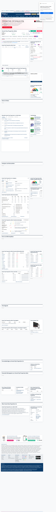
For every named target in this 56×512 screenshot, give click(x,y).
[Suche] (23, 14)
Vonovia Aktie (35, 451)
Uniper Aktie (18, 453)
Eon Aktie (32, 451)
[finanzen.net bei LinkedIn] (24, 458)
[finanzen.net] (5, 13)
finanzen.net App (31, 456)
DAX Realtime (13, 445)
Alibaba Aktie (34, 452)
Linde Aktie (38, 452)
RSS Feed (25, 137)
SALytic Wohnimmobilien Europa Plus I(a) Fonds (19, 393)
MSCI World (29, 445)
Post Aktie (2, 446)
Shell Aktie (22, 453)
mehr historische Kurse (34, 262)
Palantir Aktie (21, 450)
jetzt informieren (14, 42)
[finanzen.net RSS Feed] (25, 459)
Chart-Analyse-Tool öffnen (34, 332)
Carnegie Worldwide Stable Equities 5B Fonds (20, 390)
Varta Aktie (28, 451)
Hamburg (3, 255)
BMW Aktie (37, 450)
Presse (2, 458)
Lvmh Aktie (14, 453)
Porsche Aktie (13, 451)
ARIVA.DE (21, 470)
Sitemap (2, 459)
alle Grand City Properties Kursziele (36, 97)
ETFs (14, 16)
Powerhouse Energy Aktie (8, 446)
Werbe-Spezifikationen (11, 458)
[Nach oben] (41, 511)
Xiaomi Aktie (24, 451)
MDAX (16, 445)
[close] (52, 3)
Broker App (30, 458)
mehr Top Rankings (33, 134)
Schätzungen (22, 216)
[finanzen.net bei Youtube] (25, 456)
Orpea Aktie (40, 445)
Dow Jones (21, 445)
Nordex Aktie (27, 452)
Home (2, 18)
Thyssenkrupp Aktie (4, 451)
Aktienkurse (7, 445)
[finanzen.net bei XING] (25, 458)
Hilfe (9, 456)
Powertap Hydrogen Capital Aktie (16, 446)
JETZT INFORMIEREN (10, 440)
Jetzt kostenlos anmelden (7, 27)
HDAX (36, 417)
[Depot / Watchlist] (29, 31)
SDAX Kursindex (37, 418)
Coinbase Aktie (17, 450)
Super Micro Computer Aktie (36, 449)
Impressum (16, 456)
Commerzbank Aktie (36, 447)
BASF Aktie (27, 447)
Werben (9, 457)
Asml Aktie (6, 453)
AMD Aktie (25, 450)
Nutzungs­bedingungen (18, 459)
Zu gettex (32, 59)
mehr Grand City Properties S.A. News (7, 137)
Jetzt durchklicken (37, 121)
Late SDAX (39, 416)
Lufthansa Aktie (3, 449)
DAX (9, 445)
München (3, 258)
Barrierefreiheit (17, 461)
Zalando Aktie (10, 452)
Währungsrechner (31, 457)
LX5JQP (25, 75)
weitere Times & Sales (19, 281)
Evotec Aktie (3, 453)
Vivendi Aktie (25, 449)
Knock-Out (32, 400)
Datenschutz (17, 457)
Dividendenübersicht (5, 216)
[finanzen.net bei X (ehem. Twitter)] (23, 458)
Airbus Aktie (33, 450)
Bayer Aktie (20, 447)
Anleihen (26, 16)
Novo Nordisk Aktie (7, 450)
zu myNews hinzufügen (5, 138)
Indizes (8, 16)
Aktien (3, 16)
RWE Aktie (2, 450)
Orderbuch (3, 281)
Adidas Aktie (23, 452)
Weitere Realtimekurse (34, 58)
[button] (28, 14)
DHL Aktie (23, 447)
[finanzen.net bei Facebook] (24, 456)
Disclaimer (16, 458)
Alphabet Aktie (29, 450)
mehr (31, 369)
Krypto (34, 16)
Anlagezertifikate (33, 399)
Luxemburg (37, 414)
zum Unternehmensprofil (5, 414)
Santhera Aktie (32, 446)
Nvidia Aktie (7, 447)
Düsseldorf (3, 254)
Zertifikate (17, 16)
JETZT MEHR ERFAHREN (31, 440)
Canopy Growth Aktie (4, 452)
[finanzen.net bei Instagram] (23, 456)
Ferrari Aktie (8, 449)
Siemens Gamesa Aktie (34, 445)
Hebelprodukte (22, 16)
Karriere (2, 457)
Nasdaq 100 (25, 445)
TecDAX (19, 445)
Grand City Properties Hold (10, 190)
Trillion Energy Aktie (37, 446)
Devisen (37, 16)
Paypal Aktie (16, 449)
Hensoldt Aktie (12, 449)
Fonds (11, 16)
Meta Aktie (9, 451)
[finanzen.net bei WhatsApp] (23, 459)
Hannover (3, 257)
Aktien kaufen (26, 453)
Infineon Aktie (12, 450)
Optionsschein (39, 399)
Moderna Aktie (29, 449)
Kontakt (2, 456)
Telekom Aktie (21, 449)
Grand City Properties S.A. (37, 368)
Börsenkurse (3, 445)
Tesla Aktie (16, 447)
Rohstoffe (30, 16)
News (5, 16)
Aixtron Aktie (10, 453)
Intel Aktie (30, 452)
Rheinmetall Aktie (12, 447)
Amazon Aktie (3, 447)
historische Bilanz (13, 216)
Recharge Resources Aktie (25, 446)
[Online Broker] (5, 14)
